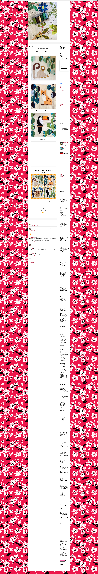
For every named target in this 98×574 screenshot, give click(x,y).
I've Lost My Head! (65, 147)
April (61, 101)
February (62, 103)
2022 (61, 88)
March (62, 102)
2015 (61, 110)
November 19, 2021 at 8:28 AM (34, 255)
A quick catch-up (63, 92)
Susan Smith (32, 227)
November (62, 91)
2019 (61, 106)
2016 (61, 109)
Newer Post (31, 263)
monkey (36, 219)
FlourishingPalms (33, 237)
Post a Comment (32, 262)
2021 (61, 89)
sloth (38, 219)
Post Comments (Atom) (34, 265)
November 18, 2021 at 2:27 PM (34, 251)
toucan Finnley (40, 219)
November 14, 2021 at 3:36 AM (34, 225)
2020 (61, 105)
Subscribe (64, 68)
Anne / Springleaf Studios (34, 223)
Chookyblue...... (33, 253)
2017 (61, 108)
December (62, 90)
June (61, 171)
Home (43, 263)
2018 (61, 107)
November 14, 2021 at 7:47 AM (34, 230)
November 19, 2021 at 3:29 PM (34, 260)
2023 (61, 87)
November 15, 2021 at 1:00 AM (34, 241)
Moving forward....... (63, 93)
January (62, 104)
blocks (32, 219)
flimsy (33, 219)
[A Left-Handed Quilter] (64, 561)
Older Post (56, 263)
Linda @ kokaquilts (33, 232)
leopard (35, 219)
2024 (61, 86)
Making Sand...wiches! (65, 142)
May (61, 100)
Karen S (32, 248)
